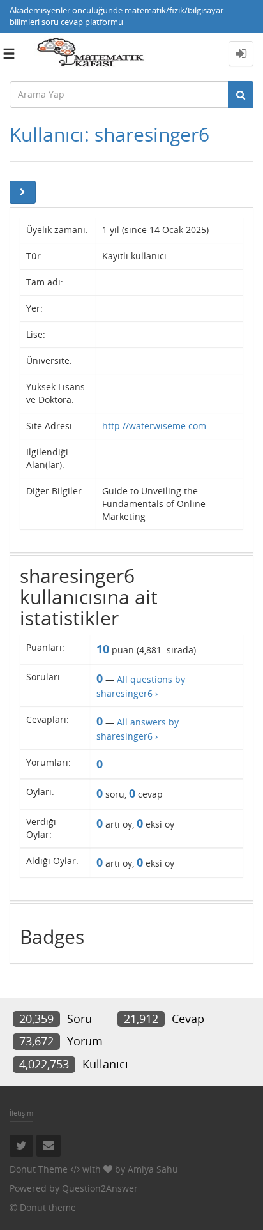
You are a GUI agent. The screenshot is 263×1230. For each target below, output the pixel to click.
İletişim (21, 1113)
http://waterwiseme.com (154, 426)
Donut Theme (39, 1169)
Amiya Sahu (153, 1169)
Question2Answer (100, 1188)
